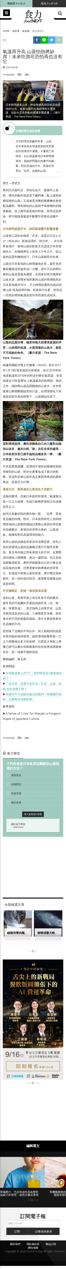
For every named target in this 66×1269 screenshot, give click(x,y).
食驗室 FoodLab (16, 3)
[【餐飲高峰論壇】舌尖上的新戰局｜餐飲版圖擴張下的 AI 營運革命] (33, 1019)
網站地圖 (33, 1247)
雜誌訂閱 (51, 1244)
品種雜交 (16, 784)
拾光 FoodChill (49, 3)
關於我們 (15, 1244)
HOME (6, 31)
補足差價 (16, 802)
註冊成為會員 (43, 1231)
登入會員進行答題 (33, 814)
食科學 (15, 31)
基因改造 (16, 775)
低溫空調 (16, 793)
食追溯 (25, 31)
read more (18, 827)
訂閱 (17, 1231)
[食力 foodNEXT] (33, 16)
